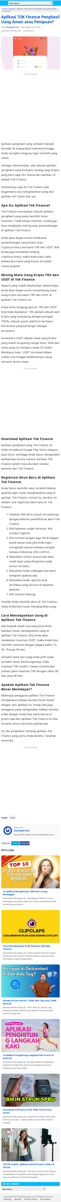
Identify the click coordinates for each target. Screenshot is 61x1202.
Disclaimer (45, 1199)
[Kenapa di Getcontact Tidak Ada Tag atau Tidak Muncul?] (30, 980)
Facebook (24, 843)
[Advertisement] (30, 107)
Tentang (7, 1199)
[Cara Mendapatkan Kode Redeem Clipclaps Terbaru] (30, 926)
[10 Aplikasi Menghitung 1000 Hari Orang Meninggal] (30, 871)
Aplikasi (12, 9)
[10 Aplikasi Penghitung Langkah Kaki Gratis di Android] (30, 1035)
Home (4, 9)
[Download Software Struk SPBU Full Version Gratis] (30, 1090)
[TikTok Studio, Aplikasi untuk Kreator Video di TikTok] (30, 1144)
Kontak (17, 1199)
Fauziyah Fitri (12, 27)
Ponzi (12, 817)
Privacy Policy (30, 1199)
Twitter (15, 843)
